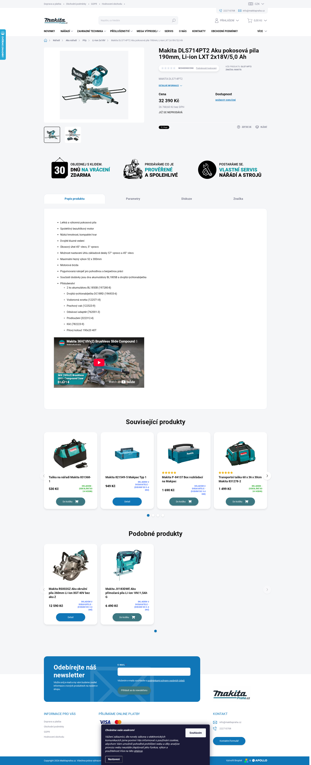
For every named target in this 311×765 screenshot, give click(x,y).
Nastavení (114, 759)
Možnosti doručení (225, 100)
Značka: (234, 70)
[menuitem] (50, 31)
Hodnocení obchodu (112, 4)
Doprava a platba (52, 4)
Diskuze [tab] (186, 198)
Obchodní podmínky (76, 4)
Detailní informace (169, 85)
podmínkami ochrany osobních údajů (166, 680)
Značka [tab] (238, 198)
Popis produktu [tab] (75, 198)
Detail (127, 501)
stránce (138, 751)
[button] (148, 515)
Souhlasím (196, 732)
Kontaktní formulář (229, 741)
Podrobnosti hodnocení (206, 68)
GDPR (94, 4)
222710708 (225, 728)
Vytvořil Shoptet (234, 760)
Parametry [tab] (133, 198)
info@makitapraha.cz (230, 722)
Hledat (174, 20)
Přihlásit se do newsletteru (134, 690)
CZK (257, 4)
